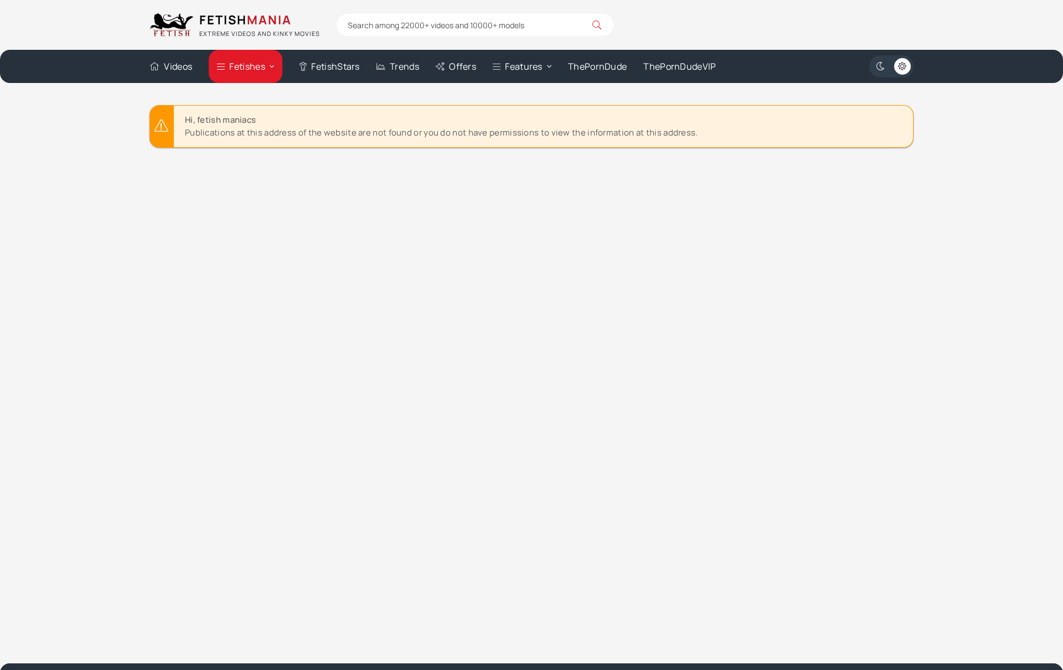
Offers (462, 66)
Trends (404, 66)
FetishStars (335, 66)
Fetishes (247, 66)
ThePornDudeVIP (679, 66)
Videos (178, 66)
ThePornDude (597, 66)
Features (523, 66)
